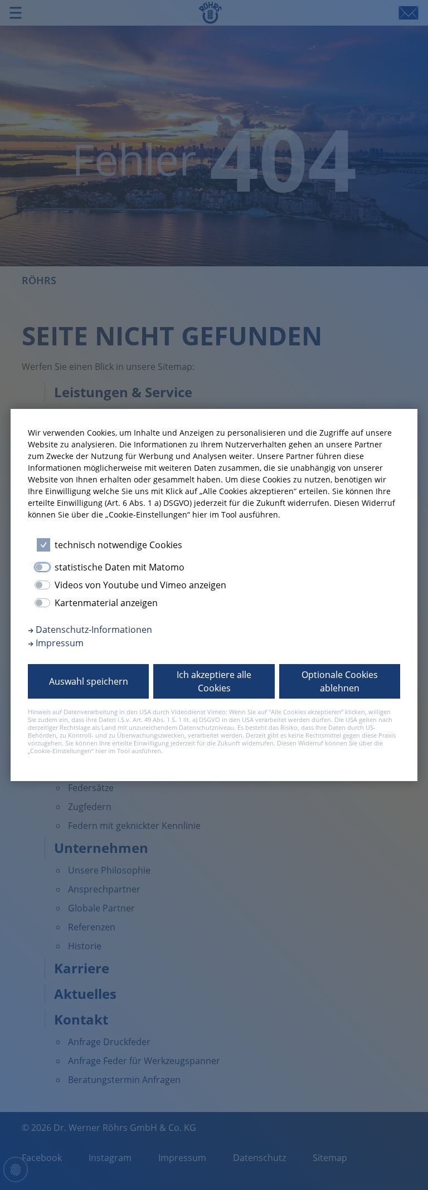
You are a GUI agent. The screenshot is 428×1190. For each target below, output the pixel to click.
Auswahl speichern (88, 681)
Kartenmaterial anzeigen (106, 603)
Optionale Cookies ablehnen (339, 681)
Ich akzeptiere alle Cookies (214, 681)
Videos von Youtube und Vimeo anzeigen (140, 585)
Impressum (58, 643)
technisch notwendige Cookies (118, 545)
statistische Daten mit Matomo (119, 567)
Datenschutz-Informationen (92, 629)
